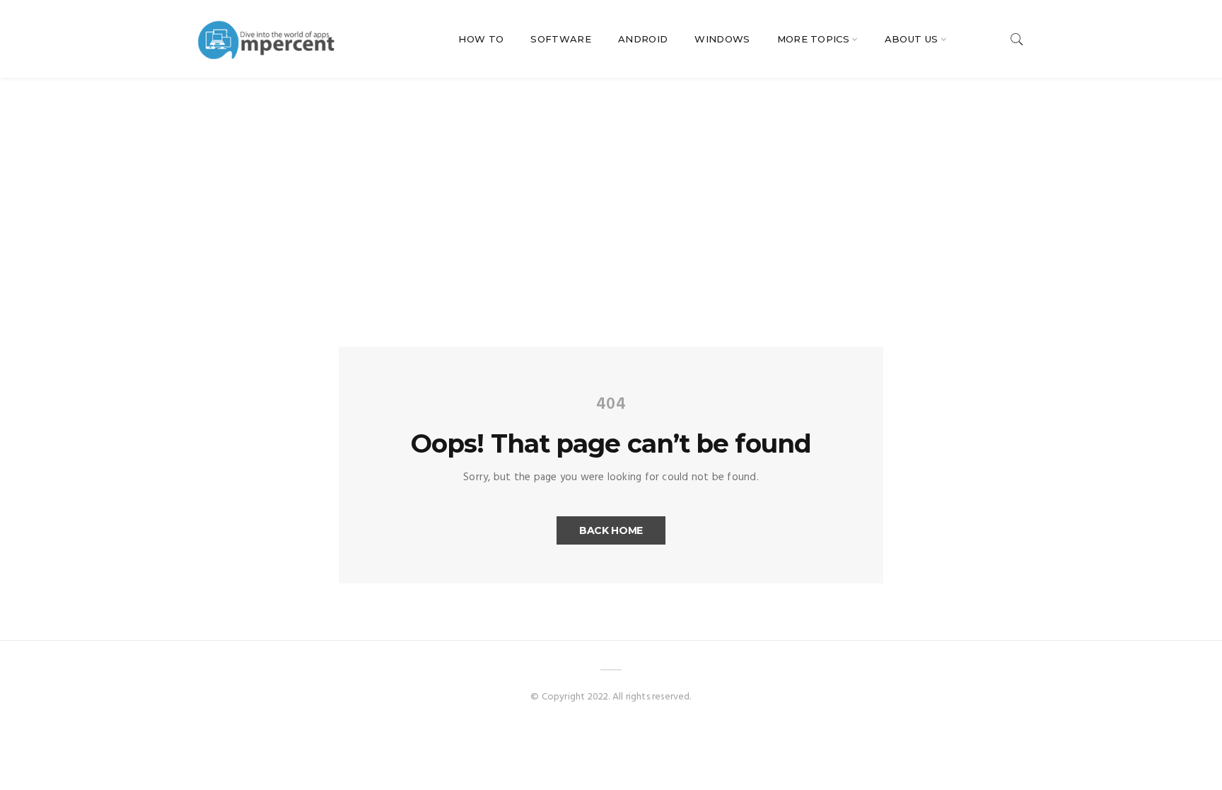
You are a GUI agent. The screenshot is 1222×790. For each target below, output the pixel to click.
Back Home (611, 530)
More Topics (813, 39)
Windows (722, 39)
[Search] (1017, 39)
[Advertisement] (611, 184)
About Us (911, 39)
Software (560, 39)
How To (481, 39)
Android (643, 39)
